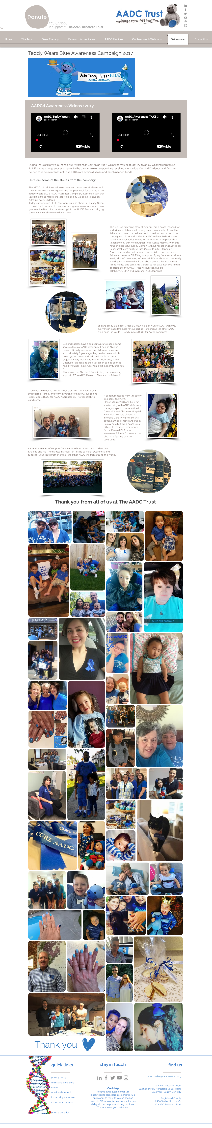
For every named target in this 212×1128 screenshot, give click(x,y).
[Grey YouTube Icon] (185, 17)
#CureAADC (157, 325)
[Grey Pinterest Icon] (185, 21)
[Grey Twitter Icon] (185, 13)
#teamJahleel (62, 451)
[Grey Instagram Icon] (185, 25)
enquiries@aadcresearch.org (106, 1094)
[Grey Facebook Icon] (185, 9)
